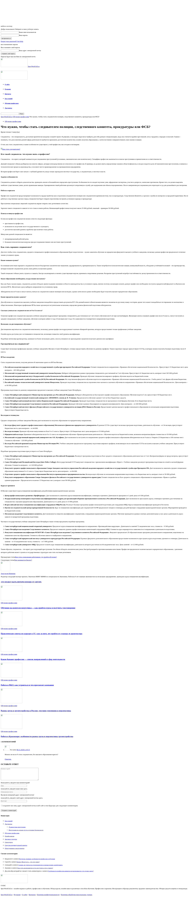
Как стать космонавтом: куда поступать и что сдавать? (35, 868)
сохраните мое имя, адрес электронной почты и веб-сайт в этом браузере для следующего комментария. (40, 806)
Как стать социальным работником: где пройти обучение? (36, 557)
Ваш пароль (23, 35)
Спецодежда (9, 842)
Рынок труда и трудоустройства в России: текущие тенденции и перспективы (36, 711)
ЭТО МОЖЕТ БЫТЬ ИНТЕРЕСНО (14, 582)
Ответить (8, 759)
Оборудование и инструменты (14, 848)
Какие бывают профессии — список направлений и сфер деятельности (33, 659)
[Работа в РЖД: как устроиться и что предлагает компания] (11, 677)
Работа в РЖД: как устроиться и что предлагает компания (27, 685)
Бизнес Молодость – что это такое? (28, 862)
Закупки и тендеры (11, 839)
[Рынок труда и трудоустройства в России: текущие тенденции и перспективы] (11, 703)
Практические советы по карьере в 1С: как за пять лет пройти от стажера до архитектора (41, 633)
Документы (8, 108)
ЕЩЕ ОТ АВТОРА (34, 582)
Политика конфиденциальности (48, 895)
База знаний (8, 98)
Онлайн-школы (9, 836)
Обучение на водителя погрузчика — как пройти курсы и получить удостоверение (38, 608)
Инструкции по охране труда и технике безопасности (26, 830)
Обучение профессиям (12, 103)
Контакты (8, 94)
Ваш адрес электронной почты (30, 50)
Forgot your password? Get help (12, 41)
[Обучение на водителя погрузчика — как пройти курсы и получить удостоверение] (11, 600)
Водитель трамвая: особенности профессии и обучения (37, 859)
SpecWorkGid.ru (6, 117)
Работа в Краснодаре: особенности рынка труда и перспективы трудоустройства (37, 736)
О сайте (7, 84)
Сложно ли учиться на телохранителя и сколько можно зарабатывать (40, 865)
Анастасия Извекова (8, 574)
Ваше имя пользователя (27, 32)
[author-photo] (5, 570)
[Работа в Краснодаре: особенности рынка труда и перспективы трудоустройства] (11, 728)
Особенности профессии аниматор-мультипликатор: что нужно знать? (71, 871)
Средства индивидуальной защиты (16, 845)
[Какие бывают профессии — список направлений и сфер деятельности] (11, 651)
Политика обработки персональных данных (76, 895)
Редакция (8, 89)
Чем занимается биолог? (23, 560)
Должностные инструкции (17, 827)
